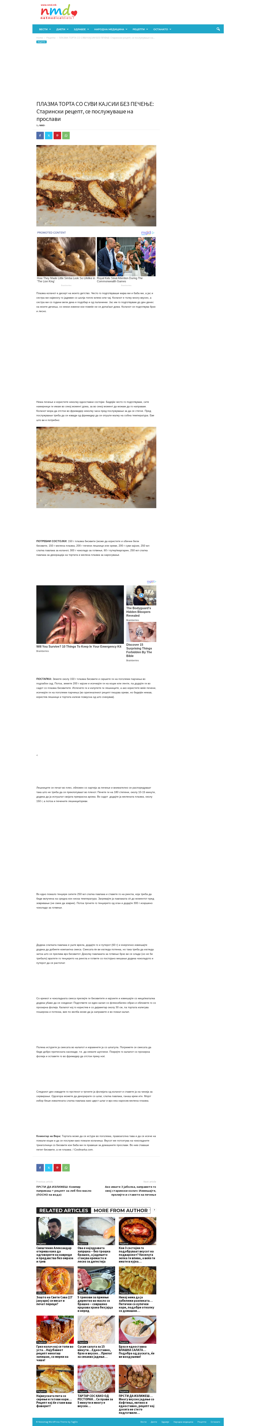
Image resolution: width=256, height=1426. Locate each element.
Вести (43, 29)
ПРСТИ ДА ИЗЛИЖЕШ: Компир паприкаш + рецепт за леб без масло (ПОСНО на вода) (63, 1190)
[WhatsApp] (66, 135)
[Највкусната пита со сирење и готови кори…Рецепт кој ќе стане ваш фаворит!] (55, 1379)
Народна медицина (109, 29)
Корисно (83, 1243)
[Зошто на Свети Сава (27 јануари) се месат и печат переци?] (55, 1280)
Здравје (80, 29)
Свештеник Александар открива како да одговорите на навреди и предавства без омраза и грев (54, 1254)
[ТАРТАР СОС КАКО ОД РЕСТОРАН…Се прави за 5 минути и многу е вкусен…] (96, 1379)
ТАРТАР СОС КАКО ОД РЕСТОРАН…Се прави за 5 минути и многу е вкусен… (95, 1401)
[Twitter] (48, 135)
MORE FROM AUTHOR (121, 1210)
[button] (218, 29)
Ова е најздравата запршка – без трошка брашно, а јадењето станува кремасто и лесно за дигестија (94, 1254)
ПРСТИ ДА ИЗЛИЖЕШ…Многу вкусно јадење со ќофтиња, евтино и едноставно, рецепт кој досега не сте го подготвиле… (136, 1404)
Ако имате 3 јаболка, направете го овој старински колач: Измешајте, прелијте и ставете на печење (130, 1190)
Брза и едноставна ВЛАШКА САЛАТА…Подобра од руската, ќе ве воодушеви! (136, 1351)
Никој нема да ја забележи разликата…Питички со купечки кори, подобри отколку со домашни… (136, 1304)
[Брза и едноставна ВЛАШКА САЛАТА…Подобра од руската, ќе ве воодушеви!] (137, 1330)
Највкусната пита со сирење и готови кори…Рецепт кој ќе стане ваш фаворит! (54, 1401)
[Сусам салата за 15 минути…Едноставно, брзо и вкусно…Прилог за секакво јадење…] (96, 1330)
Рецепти (139, 29)
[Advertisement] (96, 72)
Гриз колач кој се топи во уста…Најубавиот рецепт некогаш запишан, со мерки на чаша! (54, 1353)
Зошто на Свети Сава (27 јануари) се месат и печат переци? (54, 1300)
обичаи (41, 1293)
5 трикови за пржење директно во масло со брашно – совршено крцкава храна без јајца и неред (95, 1304)
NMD (42, 125)
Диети (60, 29)
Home (39, 37)
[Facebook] (40, 135)
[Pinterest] (57, 135)
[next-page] (154, 1210)
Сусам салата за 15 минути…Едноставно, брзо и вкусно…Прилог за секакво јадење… (95, 1351)
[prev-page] (150, 1210)
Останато (160, 29)
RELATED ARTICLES (63, 1210)
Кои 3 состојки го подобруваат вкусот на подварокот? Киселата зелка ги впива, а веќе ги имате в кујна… (137, 1254)
